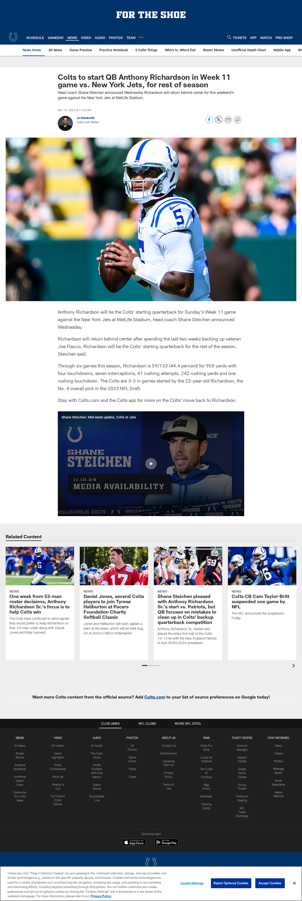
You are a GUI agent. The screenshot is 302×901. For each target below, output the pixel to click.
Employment (168, 753)
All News (19, 745)
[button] (151, 463)
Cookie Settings (192, 883)
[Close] (294, 883)
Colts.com (154, 696)
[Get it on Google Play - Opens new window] (166, 844)
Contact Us (169, 745)
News (20, 737)
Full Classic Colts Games (58, 800)
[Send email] (228, 122)
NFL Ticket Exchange (242, 812)
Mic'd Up (58, 776)
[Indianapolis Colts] (151, 864)
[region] (151, 883)
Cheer (132, 776)
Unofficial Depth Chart (20, 780)
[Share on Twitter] (218, 122)
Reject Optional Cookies (231, 883)
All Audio (97, 745)
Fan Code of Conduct (206, 773)
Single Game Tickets (242, 773)
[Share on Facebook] (209, 122)
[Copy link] (237, 120)
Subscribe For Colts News (19, 796)
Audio (97, 737)
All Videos (57, 745)
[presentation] (294, 666)
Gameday (206, 796)
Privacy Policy (101, 896)
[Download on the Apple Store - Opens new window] (134, 843)
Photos (132, 737)
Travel (132, 768)
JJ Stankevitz (86, 117)
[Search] (229, 37)
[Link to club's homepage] (13, 37)
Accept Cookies (270, 883)
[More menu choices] (141, 37)
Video (58, 737)
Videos (278, 753)
